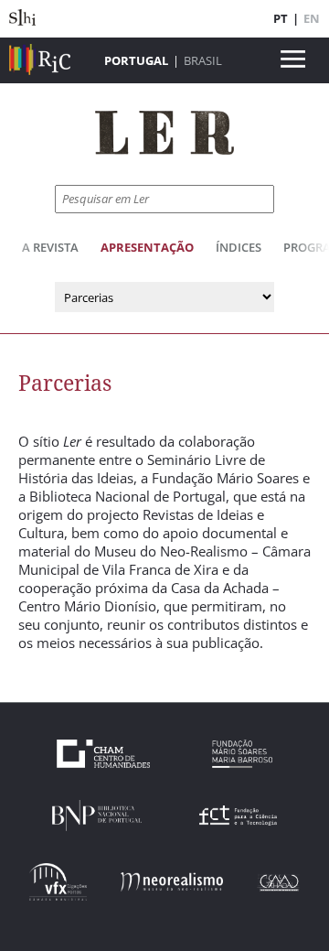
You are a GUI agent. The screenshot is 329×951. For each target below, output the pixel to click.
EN (311, 18)
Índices (238, 247)
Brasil (203, 60)
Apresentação (147, 247)
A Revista (50, 247)
